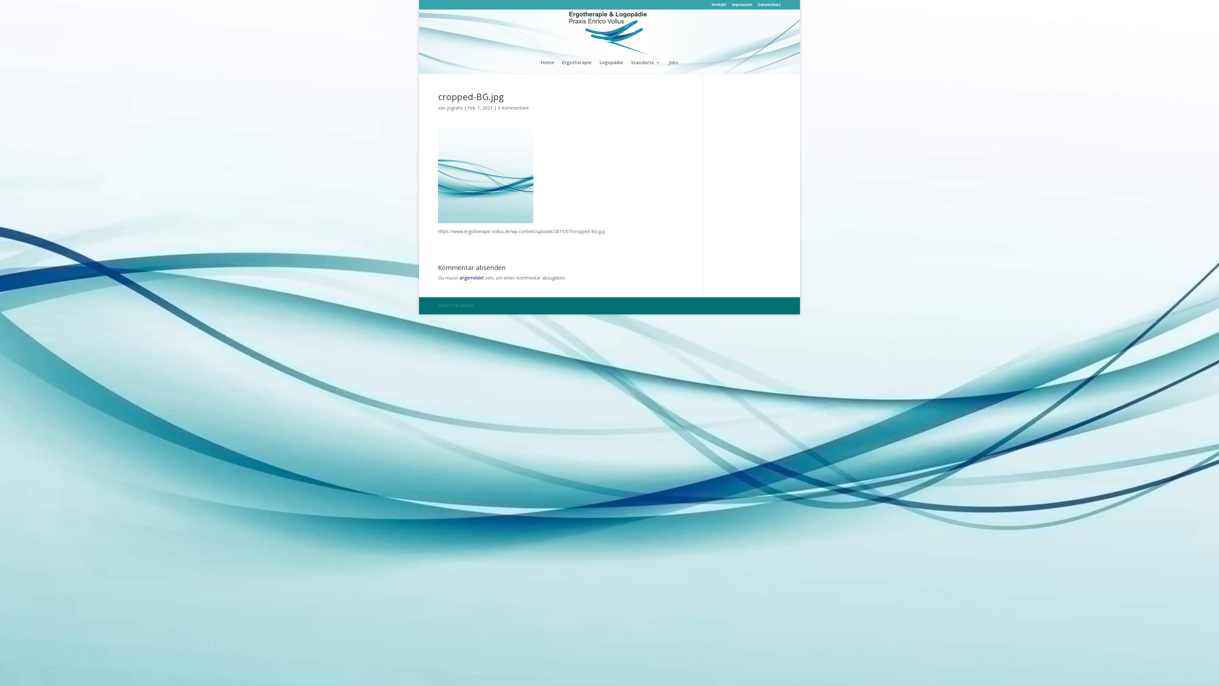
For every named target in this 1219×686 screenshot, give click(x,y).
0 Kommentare (513, 108)
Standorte (642, 62)
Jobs (673, 62)
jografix (455, 108)
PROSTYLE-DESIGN (456, 305)
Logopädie (611, 62)
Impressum (742, 5)
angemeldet (471, 278)
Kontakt (719, 5)
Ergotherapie (576, 62)
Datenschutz (769, 5)
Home (547, 62)
